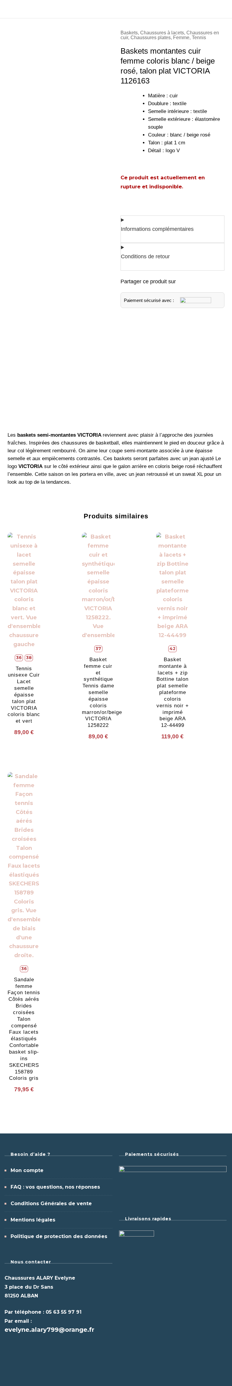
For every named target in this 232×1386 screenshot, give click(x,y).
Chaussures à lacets (162, 32)
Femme (181, 37)
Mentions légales (33, 1220)
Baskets (129, 32)
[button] (183, 282)
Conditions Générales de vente (51, 1203)
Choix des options (24, 621)
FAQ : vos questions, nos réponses (55, 1187)
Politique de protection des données (59, 1236)
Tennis (199, 37)
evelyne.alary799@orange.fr (49, 1329)
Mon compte (27, 1170)
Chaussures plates (150, 37)
